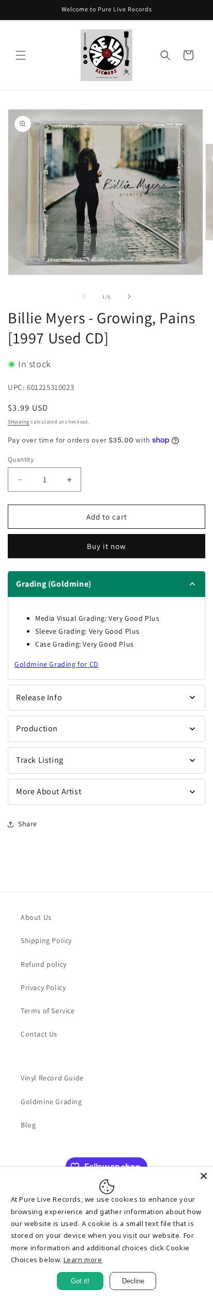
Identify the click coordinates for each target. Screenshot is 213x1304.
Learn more (83, 1259)
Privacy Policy (43, 987)
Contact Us (39, 1034)
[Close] (204, 1176)
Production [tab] (37, 728)
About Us (36, 917)
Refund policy (44, 964)
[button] (20, 55)
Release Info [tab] (39, 697)
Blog (28, 1124)
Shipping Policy (46, 940)
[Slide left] (83, 296)
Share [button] (27, 823)
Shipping (18, 421)
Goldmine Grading (51, 1101)
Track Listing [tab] (40, 760)
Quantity (21, 459)
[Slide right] (129, 296)
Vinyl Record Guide (52, 1077)
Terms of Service (48, 1010)
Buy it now (106, 546)
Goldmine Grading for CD (56, 664)
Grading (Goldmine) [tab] (54, 583)
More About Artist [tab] (48, 791)
